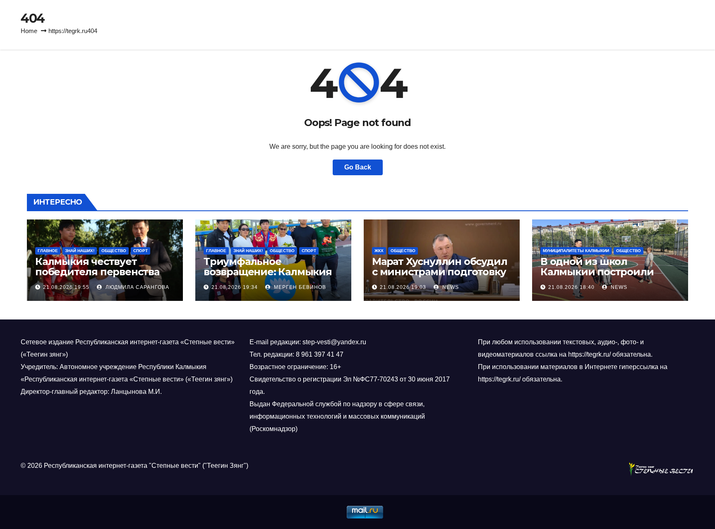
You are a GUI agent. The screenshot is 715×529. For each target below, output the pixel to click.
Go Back (357, 167)
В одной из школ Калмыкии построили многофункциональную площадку (601, 276)
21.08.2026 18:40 (571, 287)
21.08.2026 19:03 (403, 287)
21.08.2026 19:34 (234, 287)
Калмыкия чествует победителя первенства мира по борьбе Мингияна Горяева (102, 276)
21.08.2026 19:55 (66, 287)
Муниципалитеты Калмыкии (576, 250)
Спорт (140, 250)
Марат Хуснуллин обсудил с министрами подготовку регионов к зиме (439, 271)
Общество (113, 250)
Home (29, 30)
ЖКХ (379, 250)
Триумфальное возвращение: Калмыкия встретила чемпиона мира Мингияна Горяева (271, 276)
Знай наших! (79, 250)
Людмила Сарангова (136, 287)
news (450, 287)
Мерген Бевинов (299, 287)
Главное (48, 250)
